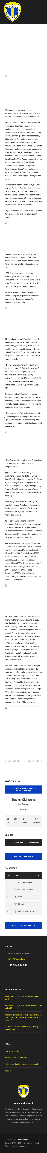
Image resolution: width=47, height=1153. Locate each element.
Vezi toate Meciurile (23, 856)
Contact (8, 1071)
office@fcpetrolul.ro (16, 959)
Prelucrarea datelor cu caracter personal (21, 1064)
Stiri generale (26, 59)
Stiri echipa (13, 59)
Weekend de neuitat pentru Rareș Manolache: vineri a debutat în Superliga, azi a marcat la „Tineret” (23, 1017)
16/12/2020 (11, 55)
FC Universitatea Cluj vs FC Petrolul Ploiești (23, 789)
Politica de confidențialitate (16, 1058)
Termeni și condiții (12, 1051)
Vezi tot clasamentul (23, 926)
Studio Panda (22, 1139)
